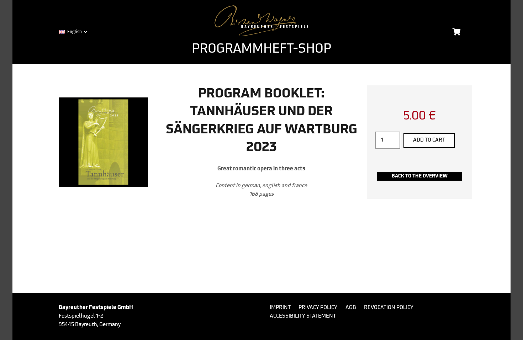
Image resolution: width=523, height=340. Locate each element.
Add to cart (429, 140)
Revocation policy (388, 307)
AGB (350, 307)
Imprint (280, 307)
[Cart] (456, 32)
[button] (72, 32)
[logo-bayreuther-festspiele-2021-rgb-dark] (261, 21)
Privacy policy (318, 307)
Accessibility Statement (303, 316)
